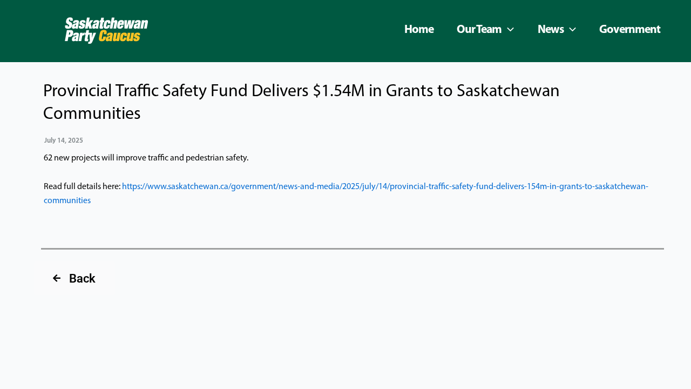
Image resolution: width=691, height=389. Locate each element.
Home (418, 30)
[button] (508, 30)
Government (629, 30)
